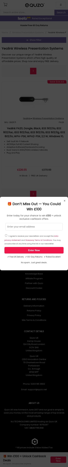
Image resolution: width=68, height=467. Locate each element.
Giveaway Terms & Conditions (38, 240)
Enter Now (34, 250)
